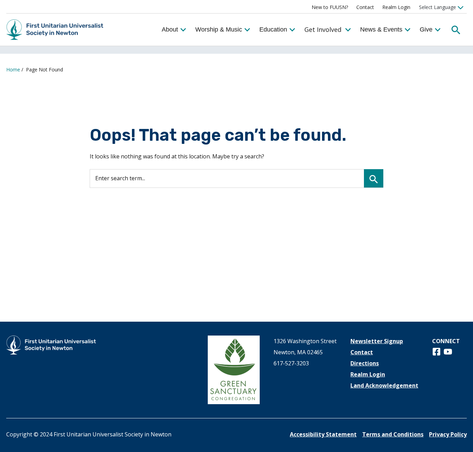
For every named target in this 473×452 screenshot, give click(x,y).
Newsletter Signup (376, 341)
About (170, 29)
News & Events (381, 29)
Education (273, 29)
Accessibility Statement (323, 434)
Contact (365, 7)
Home (13, 69)
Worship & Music (218, 29)
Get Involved (322, 29)
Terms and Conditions (392, 434)
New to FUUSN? (330, 7)
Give (426, 29)
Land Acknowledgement (384, 385)
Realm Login (396, 7)
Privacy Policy (448, 434)
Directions (364, 363)
